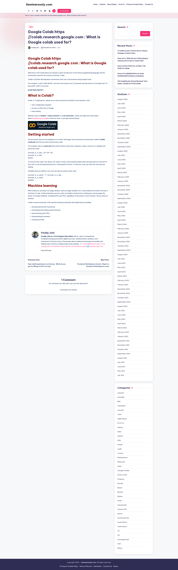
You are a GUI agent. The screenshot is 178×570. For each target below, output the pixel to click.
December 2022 (123, 289)
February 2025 (123, 177)
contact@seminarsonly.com (93, 244)
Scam (119, 501)
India (119, 432)
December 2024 (123, 186)
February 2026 (123, 125)
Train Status (122, 526)
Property (120, 479)
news (31, 15)
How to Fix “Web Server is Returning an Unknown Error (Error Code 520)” (132, 59)
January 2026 (122, 129)
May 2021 (121, 371)
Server (120, 514)
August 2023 (122, 255)
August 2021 (122, 358)
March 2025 (122, 173)
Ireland (120, 436)
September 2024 (123, 198)
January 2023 (122, 285)
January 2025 (122, 181)
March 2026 (122, 121)
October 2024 (122, 194)
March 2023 (122, 276)
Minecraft (121, 462)
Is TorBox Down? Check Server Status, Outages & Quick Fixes (132, 52)
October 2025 (122, 142)
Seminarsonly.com (39, 4)
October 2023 (122, 246)
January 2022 (122, 336)
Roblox (120, 496)
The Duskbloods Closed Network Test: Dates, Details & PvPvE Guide (132, 82)
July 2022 (121, 311)
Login (119, 449)
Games (120, 427)
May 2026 (121, 112)
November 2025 (123, 138)
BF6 (119, 401)
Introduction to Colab (40, 118)
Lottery (120, 453)
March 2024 (122, 224)
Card (119, 414)
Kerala (119, 445)
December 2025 (123, 134)
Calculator (121, 406)
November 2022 (123, 293)
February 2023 (123, 280)
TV (118, 531)
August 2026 (122, 99)
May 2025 (121, 164)
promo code (122, 475)
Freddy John (48, 232)
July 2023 (121, 259)
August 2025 (122, 151)
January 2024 (122, 233)
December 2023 (123, 237)
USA (119, 544)
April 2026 (121, 117)
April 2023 (121, 272)
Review (120, 492)
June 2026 (121, 108)
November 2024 (123, 190)
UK (118, 535)
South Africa (122, 522)
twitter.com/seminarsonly (76, 246)
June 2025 (121, 160)
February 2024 (123, 229)
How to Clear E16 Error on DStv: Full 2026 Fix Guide (131, 67)
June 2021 (121, 367)
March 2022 (122, 328)
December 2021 (123, 341)
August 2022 (122, 306)
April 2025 (121, 168)
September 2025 (123, 147)
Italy (119, 440)
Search (121, 27)
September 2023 (123, 250)
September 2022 (123, 302)
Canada (120, 410)
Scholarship (122, 505)
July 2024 (121, 207)
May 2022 (121, 319)
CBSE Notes (122, 419)
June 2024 (121, 211)
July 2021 (121, 362)
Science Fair (122, 509)
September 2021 (123, 354)
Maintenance (122, 458)
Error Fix (120, 423)
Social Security (123, 518)
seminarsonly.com (96, 246)
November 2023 (123, 242)
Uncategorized (123, 539)
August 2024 (122, 203)
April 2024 (121, 220)
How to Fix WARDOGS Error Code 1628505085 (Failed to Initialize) (130, 75)
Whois (119, 548)
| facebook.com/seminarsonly (52, 246)
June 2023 (121, 263)
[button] (64, 11)
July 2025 (121, 155)
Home (27, 15)
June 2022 (121, 315)
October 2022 (122, 298)
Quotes (120, 483)
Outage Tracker (123, 470)
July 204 (120, 375)
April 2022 (121, 324)
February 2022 (123, 332)
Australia (120, 397)
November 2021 (123, 345)
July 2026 (121, 104)
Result (119, 488)
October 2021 (122, 349)
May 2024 (121, 216)
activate (120, 393)
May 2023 (121, 267)
